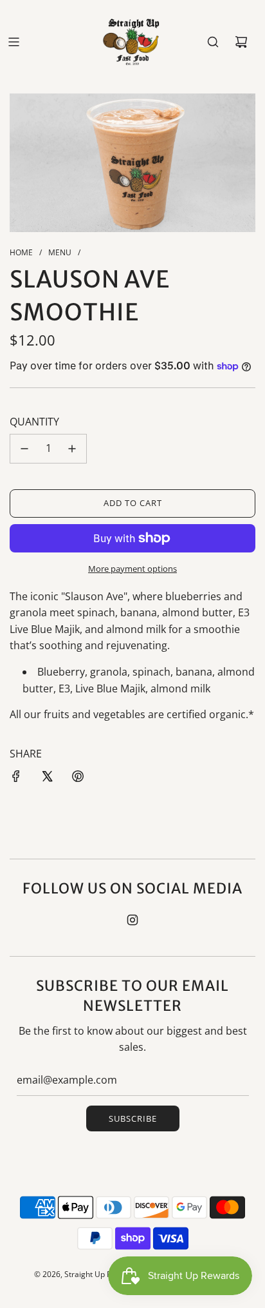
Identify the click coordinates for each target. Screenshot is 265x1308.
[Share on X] (47, 776)
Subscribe (133, 1118)
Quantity (34, 422)
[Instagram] (132, 920)
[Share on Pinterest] (78, 776)
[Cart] (241, 42)
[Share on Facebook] (16, 776)
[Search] (213, 42)
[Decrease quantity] (24, 448)
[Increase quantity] (72, 448)
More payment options (132, 568)
